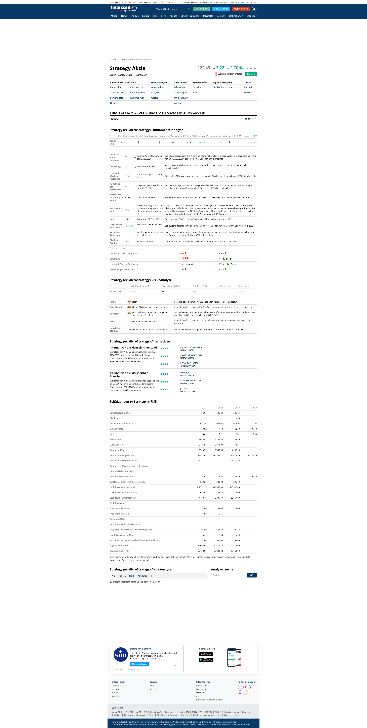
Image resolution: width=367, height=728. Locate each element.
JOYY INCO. (185, 388)
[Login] (254, 9)
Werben (153, 689)
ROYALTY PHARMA (189, 363)
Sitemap (115, 696)
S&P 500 (208, 712)
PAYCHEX (184, 372)
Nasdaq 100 (183, 712)
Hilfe (152, 686)
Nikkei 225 (197, 712)
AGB (198, 696)
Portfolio (248, 87)
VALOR (113, 75)
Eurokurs (128, 715)
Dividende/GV (181, 97)
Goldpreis (226, 712)
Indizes (135, 16)
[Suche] (189, 9)
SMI (112, 2)
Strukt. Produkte (190, 16)
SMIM (138, 712)
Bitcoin (216, 2)
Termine (197, 87)
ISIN (130, 75)
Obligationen (236, 16)
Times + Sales (116, 92)
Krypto (173, 16)
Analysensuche (222, 569)
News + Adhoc (157, 87)
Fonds (145, 16)
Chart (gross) (136, 87)
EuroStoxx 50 (156, 712)
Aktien (114, 16)
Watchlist (248, 92)
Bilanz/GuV (179, 87)
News (124, 16)
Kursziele (155, 97)
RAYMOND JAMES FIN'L (191, 355)
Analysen (155, 92)
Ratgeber (251, 16)
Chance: (114, 119)
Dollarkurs (116, 715)
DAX (154, 2)
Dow (140, 2)
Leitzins (237, 715)
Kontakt (115, 686)
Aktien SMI (117, 712)
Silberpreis (140, 715)
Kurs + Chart (116, 87)
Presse (115, 693)
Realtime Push (137, 97)
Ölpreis (227, 715)
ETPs (163, 16)
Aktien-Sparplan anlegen (230, 73)
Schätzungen (180, 92)
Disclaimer (201, 693)
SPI (126, 2)
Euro (169, 2)
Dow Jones (170, 712)
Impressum (201, 686)
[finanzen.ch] (124, 7)
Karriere (115, 689)
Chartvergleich (137, 92)
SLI (131, 712)
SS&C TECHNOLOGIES (190, 380)
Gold (202, 2)
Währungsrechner (212, 715)
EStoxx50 (186, 2)
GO (251, 575)
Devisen (221, 16)
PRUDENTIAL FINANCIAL (192, 347)
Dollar (233, 2)
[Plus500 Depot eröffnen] (127, 10)
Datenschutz (202, 689)
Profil (196, 92)
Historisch (115, 103)
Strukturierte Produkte (224, 87)
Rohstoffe (207, 16)
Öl (247, 2)
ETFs (154, 16)
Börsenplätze (116, 97)
